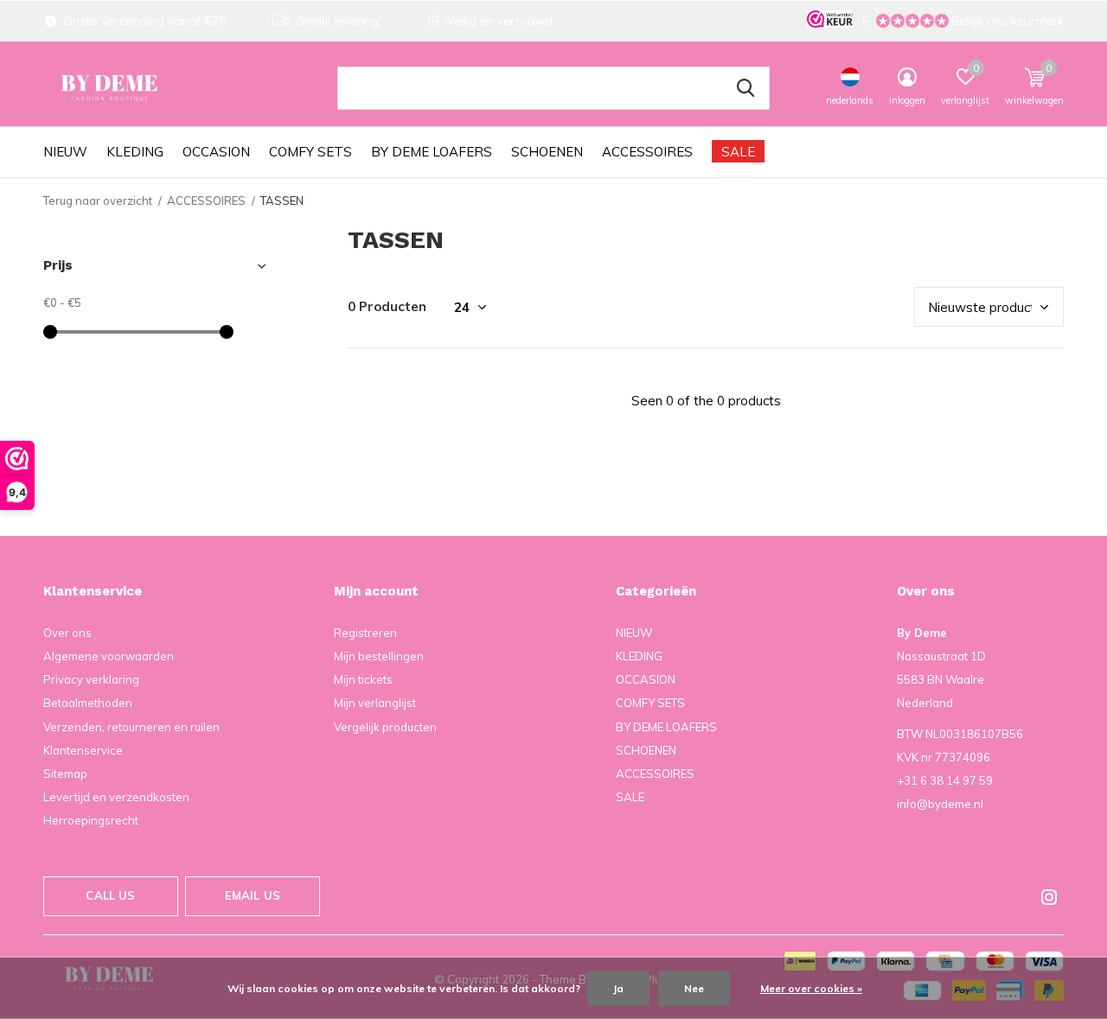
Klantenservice (83, 750)
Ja (618, 988)
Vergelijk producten (385, 727)
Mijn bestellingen (379, 656)
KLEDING (134, 151)
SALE (738, 151)
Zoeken (745, 88)
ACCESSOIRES (647, 151)
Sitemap (65, 773)
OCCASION (216, 151)
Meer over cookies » (811, 988)
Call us (110, 895)
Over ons (67, 633)
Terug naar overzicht (97, 200)
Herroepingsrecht (90, 820)
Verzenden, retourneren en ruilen (131, 727)
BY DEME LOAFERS (431, 151)
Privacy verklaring (91, 679)
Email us (252, 895)
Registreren (365, 633)
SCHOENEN (547, 151)
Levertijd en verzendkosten (116, 797)
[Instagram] (1049, 897)
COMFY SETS (310, 151)
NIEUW (65, 151)
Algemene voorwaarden (108, 656)
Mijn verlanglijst (375, 703)
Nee (694, 988)
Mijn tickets (363, 679)
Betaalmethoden (87, 703)
